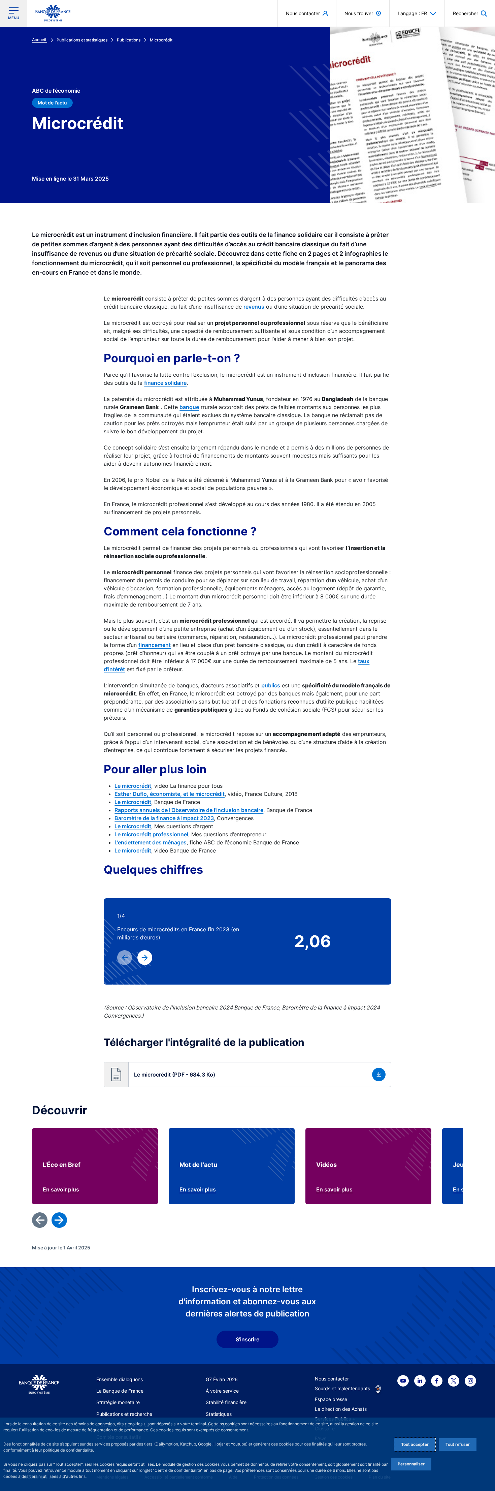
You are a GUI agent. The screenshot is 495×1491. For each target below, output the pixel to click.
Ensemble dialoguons (119, 1379)
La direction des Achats (341, 1409)
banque (189, 407)
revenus (253, 306)
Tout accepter (415, 1444)
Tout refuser (458, 1444)
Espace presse (331, 1399)
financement (154, 645)
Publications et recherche (124, 1414)
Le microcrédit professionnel (151, 834)
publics (270, 685)
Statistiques (219, 1414)
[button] (470, 13)
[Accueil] (39, 1384)
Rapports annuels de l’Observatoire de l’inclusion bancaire (188, 810)
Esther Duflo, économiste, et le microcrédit (169, 793)
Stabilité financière (226, 1402)
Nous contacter (332, 1378)
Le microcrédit (132, 785)
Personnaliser (411, 1463)
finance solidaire (165, 382)
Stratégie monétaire (118, 1402)
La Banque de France (119, 1391)
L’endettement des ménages (150, 842)
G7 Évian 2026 (222, 1379)
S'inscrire (247, 1339)
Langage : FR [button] (412, 13)
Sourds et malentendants (342, 1388)
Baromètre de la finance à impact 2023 (164, 818)
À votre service (222, 1391)
